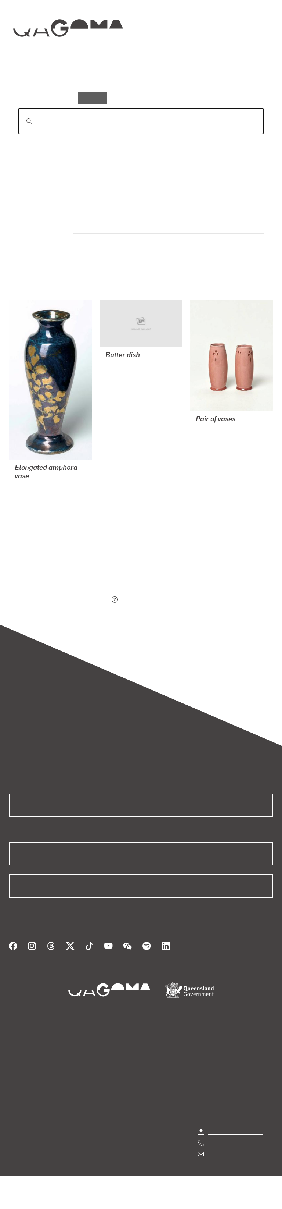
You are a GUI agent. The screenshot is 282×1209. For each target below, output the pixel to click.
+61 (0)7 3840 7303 (233, 1143)
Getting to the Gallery (235, 1131)
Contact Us (222, 1154)
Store (15, 1120)
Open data (22, 1103)
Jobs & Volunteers (78, 1186)
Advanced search (242, 96)
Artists (69, 80)
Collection (68, 51)
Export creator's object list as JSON (63, 600)
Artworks (33, 80)
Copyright (158, 1186)
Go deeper (106, 80)
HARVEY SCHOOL (38, 486)
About (16, 1138)
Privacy (124, 1186)
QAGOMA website (32, 1112)
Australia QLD (96, 224)
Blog (15, 1129)
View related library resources (56, 559)
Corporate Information (211, 1186)
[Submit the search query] (23, 121)
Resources (124, 98)
